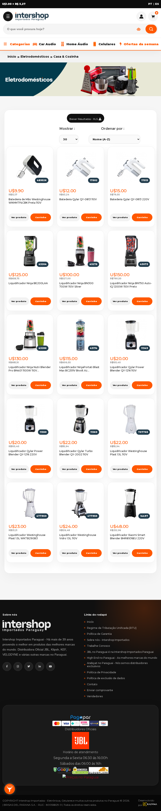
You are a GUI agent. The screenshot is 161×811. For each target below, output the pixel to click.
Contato (92, 684)
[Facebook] (7, 666)
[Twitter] (28, 666)
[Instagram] (17, 666)
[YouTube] (50, 666)
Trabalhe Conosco (98, 645)
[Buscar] (151, 29)
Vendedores (95, 696)
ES (157, 4)
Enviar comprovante (100, 690)
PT (150, 4)
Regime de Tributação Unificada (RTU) (111, 627)
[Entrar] (141, 16)
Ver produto (18, 217)
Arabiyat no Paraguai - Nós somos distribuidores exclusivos (117, 664)
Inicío (12, 56)
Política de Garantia (99, 633)
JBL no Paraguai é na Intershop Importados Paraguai (120, 651)
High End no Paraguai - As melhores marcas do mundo (122, 657)
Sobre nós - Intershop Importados (108, 639)
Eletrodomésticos (35, 56)
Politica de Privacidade (101, 672)
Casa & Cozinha (65, 56)
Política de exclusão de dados (106, 678)
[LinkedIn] (39, 666)
